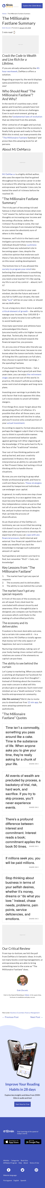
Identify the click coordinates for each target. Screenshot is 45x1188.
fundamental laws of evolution (27, 116)
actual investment (16, 423)
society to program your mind (16, 269)
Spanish (23, 1180)
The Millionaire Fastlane (15, 137)
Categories (15, 1160)
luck (10, 300)
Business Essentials (17, 1013)
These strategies (33, 483)
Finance (27, 1013)
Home (4, 13)
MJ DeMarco (8, 174)
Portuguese (7, 1180)
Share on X (33, 764)
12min (27, 995)
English (16, 1180)
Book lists (24, 1160)
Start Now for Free (22, 1104)
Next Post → (36, 1017)
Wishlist (6, 1160)
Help (20, 1163)
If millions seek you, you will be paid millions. (23, 860)
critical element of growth (15, 311)
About (25, 1163)
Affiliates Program (10, 1163)
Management (35, 1013)
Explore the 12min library (32, 6)
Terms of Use (34, 1163)
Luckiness (31, 244)
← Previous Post (10, 1017)
